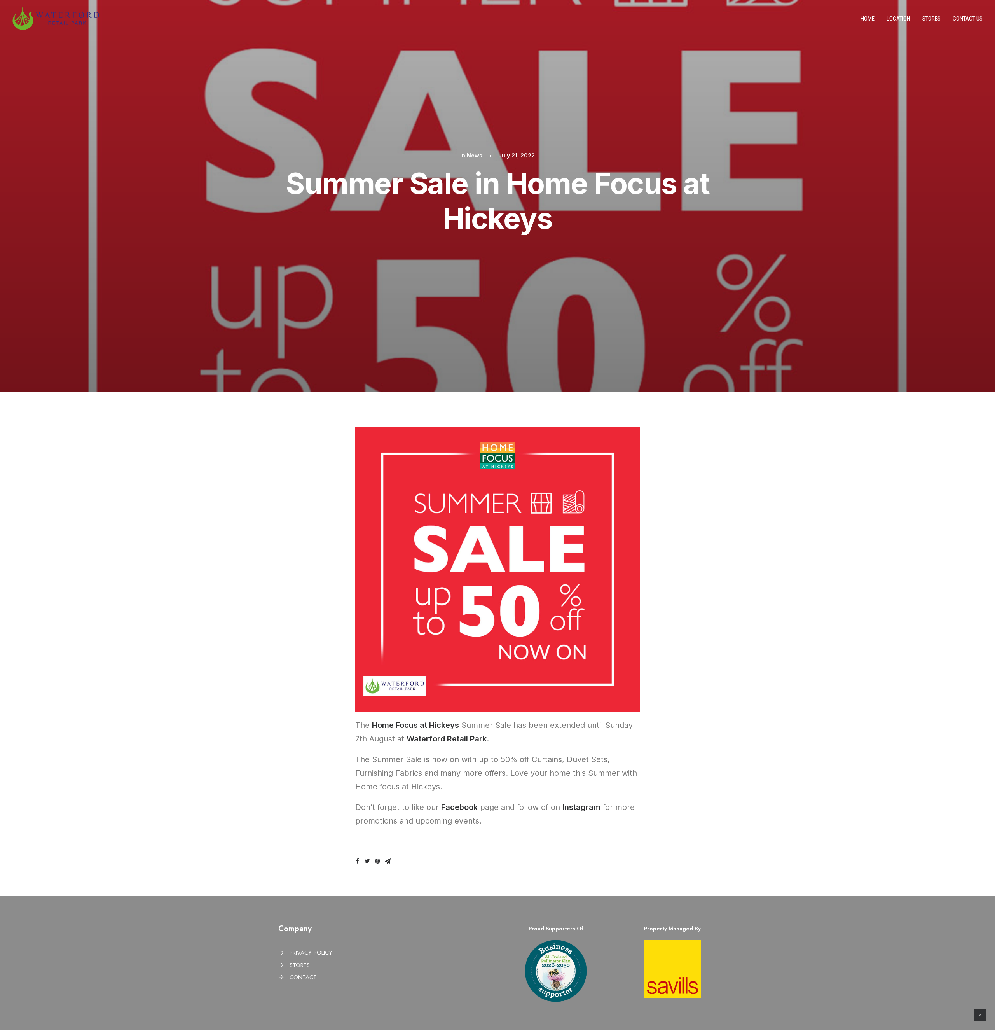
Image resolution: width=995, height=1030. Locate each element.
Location (898, 18)
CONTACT (303, 977)
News (474, 155)
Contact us (968, 18)
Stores (931, 18)
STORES (300, 965)
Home (868, 18)
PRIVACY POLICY (311, 952)
